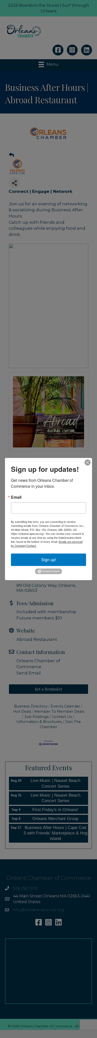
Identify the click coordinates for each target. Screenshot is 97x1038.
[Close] (88, 462)
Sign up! (48, 559)
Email (16, 497)
